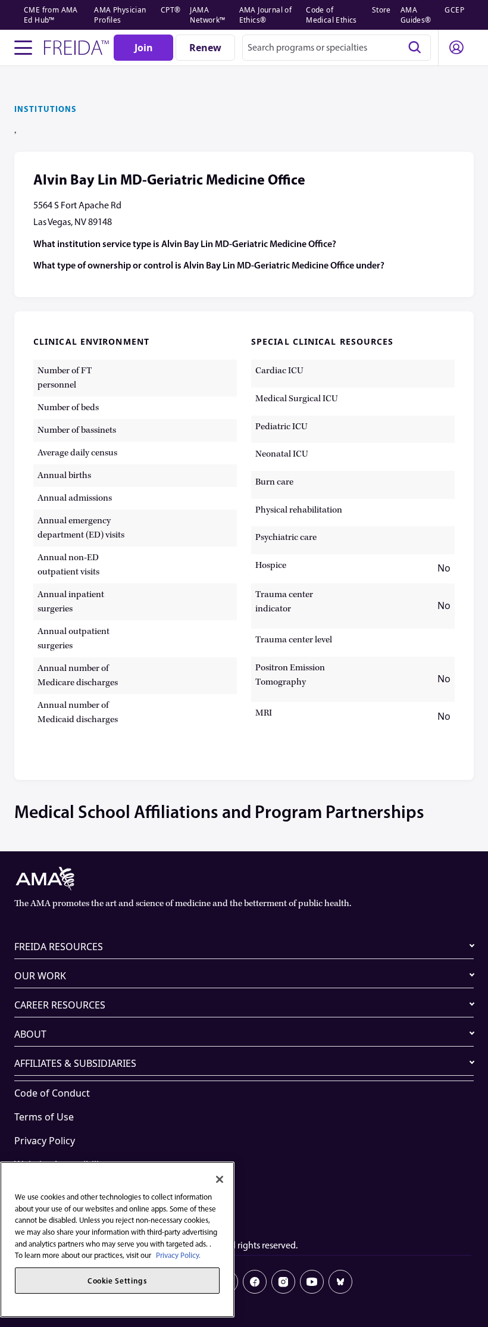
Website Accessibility (60, 1164)
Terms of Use (44, 1116)
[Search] (415, 47)
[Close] (220, 1179)
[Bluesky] (340, 1282)
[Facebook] (255, 1282)
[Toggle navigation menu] (23, 47)
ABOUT (30, 1034)
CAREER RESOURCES (59, 1004)
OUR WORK (40, 975)
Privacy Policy (44, 1140)
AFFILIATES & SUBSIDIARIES (75, 1063)
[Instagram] (283, 1282)
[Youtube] (312, 1282)
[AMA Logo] (244, 879)
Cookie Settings (49, 1212)
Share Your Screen (55, 1188)
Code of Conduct (52, 1093)
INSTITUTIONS (45, 109)
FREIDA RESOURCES (58, 946)
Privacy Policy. (178, 1255)
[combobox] (336, 47)
